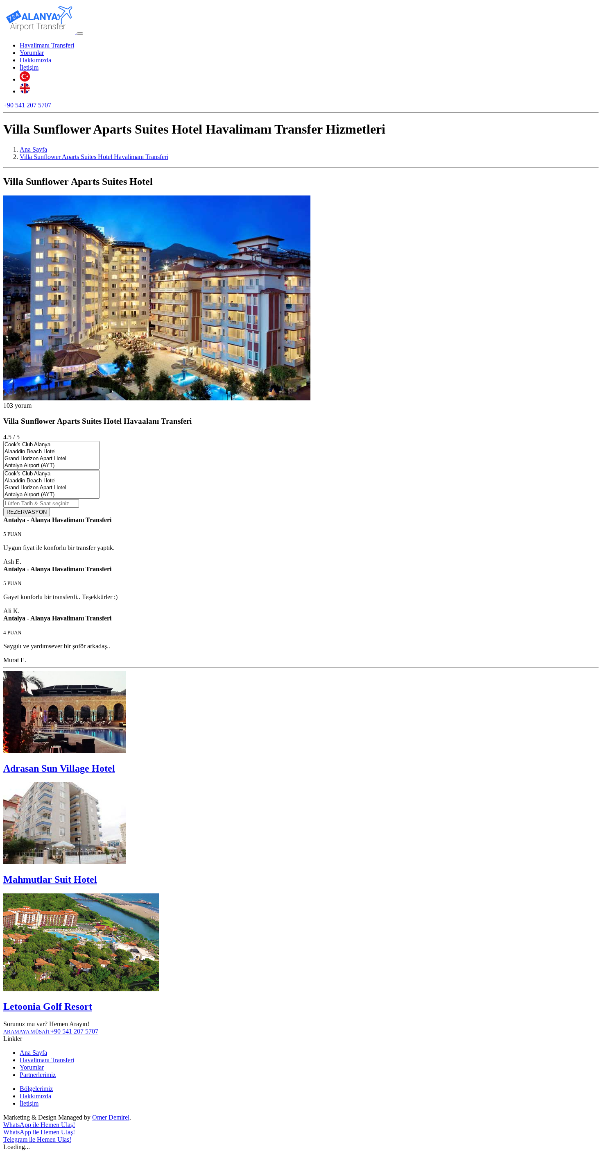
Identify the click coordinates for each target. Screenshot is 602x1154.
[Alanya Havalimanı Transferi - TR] (25, 79)
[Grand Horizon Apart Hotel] (51, 458)
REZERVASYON (27, 512)
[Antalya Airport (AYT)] (51, 465)
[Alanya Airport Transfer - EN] (25, 91)
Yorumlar (32, 52)
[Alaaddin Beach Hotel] (51, 451)
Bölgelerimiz (36, 1088)
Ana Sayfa (33, 1052)
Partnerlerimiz (38, 1074)
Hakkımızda (35, 60)
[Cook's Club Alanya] (51, 444)
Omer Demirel (110, 1117)
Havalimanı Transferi (47, 45)
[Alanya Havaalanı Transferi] (40, 31)
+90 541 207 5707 (27, 105)
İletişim (29, 67)
